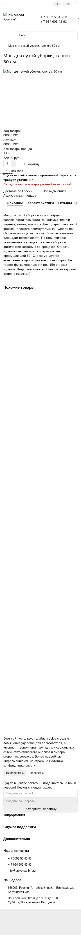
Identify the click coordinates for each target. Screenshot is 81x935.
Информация (14, 815)
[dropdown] (5, 3)
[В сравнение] (74, 308)
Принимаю (37, 773)
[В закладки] (74, 299)
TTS (6, 153)
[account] (76, 2)
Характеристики (40, 203)
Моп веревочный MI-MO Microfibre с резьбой (38, 605)
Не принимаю (15, 773)
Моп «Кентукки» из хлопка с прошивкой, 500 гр (39, 519)
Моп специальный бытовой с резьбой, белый (38, 346)
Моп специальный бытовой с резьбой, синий (38, 432)
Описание (15, 203)
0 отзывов (16, 171)
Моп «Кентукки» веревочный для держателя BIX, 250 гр (37, 693)
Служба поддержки (19, 827)
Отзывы (67, 203)
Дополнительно (16, 839)
